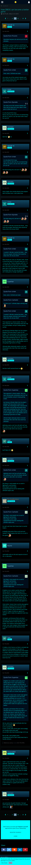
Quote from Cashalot (10, 300)
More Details (4, 863)
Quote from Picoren (10, 36)
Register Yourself (15, 832)
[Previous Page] (5, 18)
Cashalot (15, 743)
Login (15, 836)
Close (10, 863)
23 (18, 18)
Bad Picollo (5, 14)
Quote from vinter (9, 70)
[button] (2, 2)
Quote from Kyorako (10, 102)
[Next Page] (25, 18)
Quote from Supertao (10, 390)
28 (23, 18)
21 (12, 18)
